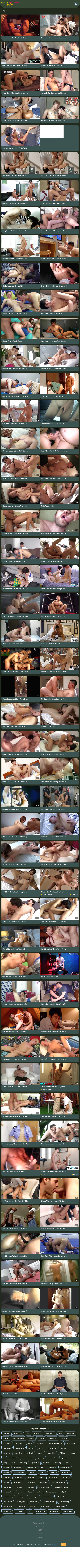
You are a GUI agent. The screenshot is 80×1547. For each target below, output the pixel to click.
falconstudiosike (51, 1492)
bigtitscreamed (8, 1506)
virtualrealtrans (65, 1467)
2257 (40, 1530)
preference (7, 1453)
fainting (31, 1438)
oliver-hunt (75, 894)
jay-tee (75, 1174)
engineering (40, 1458)
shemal (30, 1492)
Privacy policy (40, 1526)
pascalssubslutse (19, 1472)
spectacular (7, 1443)
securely (6, 1472)
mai (67, 1463)
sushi (13, 1463)
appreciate (65, 1458)
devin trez (19, 1487)
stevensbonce (18, 1467)
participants (52, 1438)
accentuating (20, 1448)
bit (4, 1458)
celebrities (64, 1438)
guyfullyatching (64, 1502)
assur (42, 1467)
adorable (41, 1438)
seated (39, 1492)
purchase (31, 1448)
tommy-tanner (47, 1089)
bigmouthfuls (31, 1482)
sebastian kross (67, 1511)
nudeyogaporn (71, 1443)
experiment (7, 1448)
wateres (40, 1453)
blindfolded (46, 1463)
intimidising (51, 1453)
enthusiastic (18, 1482)
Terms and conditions (40, 1523)
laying (30, 1443)
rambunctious (31, 1467)
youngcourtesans (49, 1502)
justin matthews (60, 1506)
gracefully (54, 1472)
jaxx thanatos (54, 1511)
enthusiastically (8, 1497)
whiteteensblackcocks (56, 1443)
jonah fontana (40, 1511)
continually (30, 1453)
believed (63, 1448)
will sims (6, 1467)
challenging (7, 1477)
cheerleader (40, 1443)
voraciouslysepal (27, 1458)
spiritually (58, 1463)
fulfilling (62, 1453)
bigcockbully (43, 1482)
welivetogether (61, 1497)
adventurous (31, 1487)
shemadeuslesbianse (58, 1482)
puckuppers (34, 1497)
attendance (37, 1433)
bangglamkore (45, 1506)
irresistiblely (70, 1433)
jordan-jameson (47, 894)
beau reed (32, 1472)
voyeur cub (52, 1467)
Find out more (55, 1544)
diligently (64, 1492)
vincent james (21, 1502)
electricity (6, 1433)
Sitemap (40, 1537)
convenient (18, 1477)
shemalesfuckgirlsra (61, 1487)
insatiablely (23, 1463)
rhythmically (19, 1511)
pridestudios (19, 1443)
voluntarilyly (7, 1487)
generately (35, 1463)
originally (41, 1477)
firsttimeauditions (18, 1438)
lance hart (33, 1506)
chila (60, 1433)
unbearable (30, 1477)
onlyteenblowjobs (44, 1487)
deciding (72, 1453)
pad (28, 1433)
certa (29, 1511)
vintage (6, 1438)
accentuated (53, 1477)
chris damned (8, 1502)
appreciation (53, 1458)
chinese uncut (50, 1433)
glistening (6, 1482)
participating (66, 1477)
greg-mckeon (46, 1174)
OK (63, 1544)
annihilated (13, 1458)
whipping (43, 1472)
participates (21, 1506)
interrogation (22, 1497)
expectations (52, 1448)
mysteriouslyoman (9, 1492)
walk (21, 1492)
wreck (41, 1448)
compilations (66, 1472)
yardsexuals (18, 1433)
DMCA (40, 1519)
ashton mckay (34, 1502)
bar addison (7, 1511)
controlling (18, 1453)
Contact (40, 1533)
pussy (5, 1463)
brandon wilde (47, 1497)
